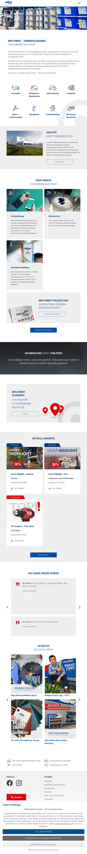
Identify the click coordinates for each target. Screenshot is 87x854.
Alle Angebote (43, 555)
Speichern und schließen (43, 845)
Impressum (43, 826)
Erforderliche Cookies (35, 809)
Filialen (25, 414)
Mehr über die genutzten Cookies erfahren (43, 850)
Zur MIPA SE (59, 162)
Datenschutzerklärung (62, 824)
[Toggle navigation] (79, 3)
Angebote (18, 797)
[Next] (78, 604)
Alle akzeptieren (43, 832)
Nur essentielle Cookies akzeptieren (43, 838)
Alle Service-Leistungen (43, 330)
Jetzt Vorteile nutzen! (52, 314)
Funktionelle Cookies (54, 809)
